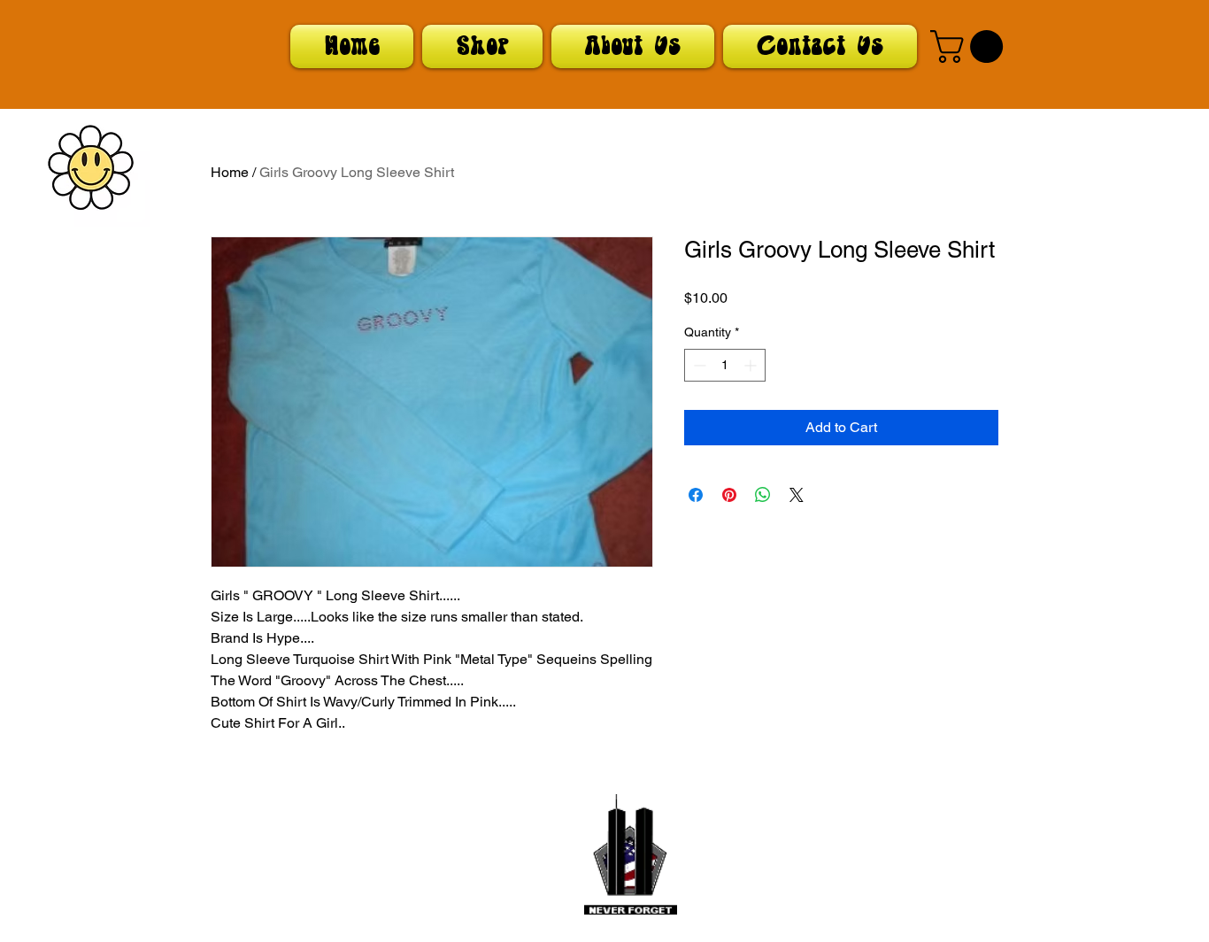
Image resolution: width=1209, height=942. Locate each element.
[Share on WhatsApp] (763, 495)
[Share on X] (796, 495)
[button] (970, 46)
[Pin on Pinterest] (729, 495)
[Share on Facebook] (695, 495)
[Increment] (752, 365)
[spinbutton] (725, 365)
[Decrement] (698, 365)
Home (230, 172)
